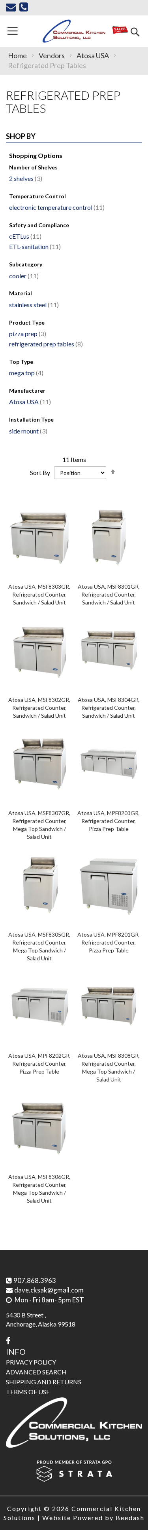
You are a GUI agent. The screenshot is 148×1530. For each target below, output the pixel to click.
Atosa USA (93, 55)
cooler (23, 275)
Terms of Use (28, 1391)
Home (18, 55)
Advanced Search (36, 1372)
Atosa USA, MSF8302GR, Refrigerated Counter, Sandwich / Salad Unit (39, 707)
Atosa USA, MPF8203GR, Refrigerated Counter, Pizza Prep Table (108, 821)
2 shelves (24, 178)
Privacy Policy (31, 1362)
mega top (25, 372)
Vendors (52, 55)
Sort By (40, 472)
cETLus (24, 236)
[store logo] (74, 31)
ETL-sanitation (34, 246)
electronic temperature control (56, 207)
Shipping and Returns (43, 1382)
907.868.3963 (34, 1280)
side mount (27, 431)
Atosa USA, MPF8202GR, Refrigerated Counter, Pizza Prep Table (39, 1063)
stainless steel (33, 304)
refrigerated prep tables (45, 344)
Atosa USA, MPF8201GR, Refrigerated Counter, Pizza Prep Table (108, 942)
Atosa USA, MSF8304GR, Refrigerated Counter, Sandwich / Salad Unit (109, 707)
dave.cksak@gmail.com (49, 1290)
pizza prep (26, 333)
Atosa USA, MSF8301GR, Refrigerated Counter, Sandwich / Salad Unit (109, 594)
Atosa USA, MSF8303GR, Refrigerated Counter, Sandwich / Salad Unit (39, 594)
